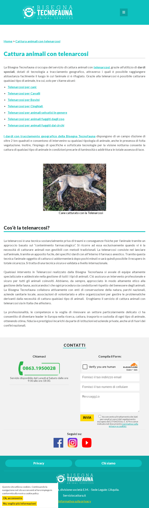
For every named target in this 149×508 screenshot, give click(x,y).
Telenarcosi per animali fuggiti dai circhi (36, 125)
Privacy (38, 463)
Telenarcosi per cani (22, 87)
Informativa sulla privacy (74, 501)
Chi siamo (108, 463)
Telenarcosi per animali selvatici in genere (37, 112)
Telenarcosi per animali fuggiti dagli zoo (36, 119)
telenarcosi (102, 67)
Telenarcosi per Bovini (24, 99)
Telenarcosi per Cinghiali (25, 106)
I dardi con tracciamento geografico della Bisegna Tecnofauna (49, 136)
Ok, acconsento (12, 498)
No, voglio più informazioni (19, 503)
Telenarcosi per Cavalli (24, 93)
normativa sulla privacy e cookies (123, 425)
